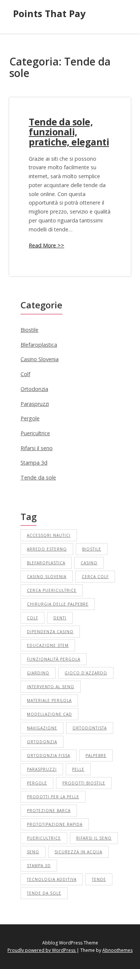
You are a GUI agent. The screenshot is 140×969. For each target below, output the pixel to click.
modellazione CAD (49, 714)
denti (59, 617)
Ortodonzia (34, 388)
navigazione (42, 728)
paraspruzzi (42, 769)
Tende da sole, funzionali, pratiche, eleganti (69, 131)
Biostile (29, 329)
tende (99, 879)
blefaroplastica (46, 562)
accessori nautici (49, 535)
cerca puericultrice (52, 590)
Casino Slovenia (40, 359)
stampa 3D (39, 865)
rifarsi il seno (94, 838)
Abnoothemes (117, 950)
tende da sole (44, 893)
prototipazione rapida (55, 824)
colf (32, 617)
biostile (91, 549)
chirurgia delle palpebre (57, 604)
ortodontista (89, 728)
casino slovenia (46, 576)
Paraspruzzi (35, 403)
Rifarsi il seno (37, 448)
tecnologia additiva (52, 879)
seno (33, 851)
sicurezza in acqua (78, 851)
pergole (37, 783)
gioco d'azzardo (86, 673)
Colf (25, 374)
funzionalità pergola (53, 659)
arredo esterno (47, 549)
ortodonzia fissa (48, 755)
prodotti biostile (83, 783)
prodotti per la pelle (53, 796)
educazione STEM (48, 645)
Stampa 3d (34, 462)
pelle (78, 769)
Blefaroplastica (39, 344)
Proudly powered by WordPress (42, 950)
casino (89, 562)
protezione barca (49, 810)
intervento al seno (50, 686)
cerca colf (95, 576)
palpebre (95, 755)
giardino (38, 673)
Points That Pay (49, 13)
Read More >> (46, 245)
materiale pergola (49, 700)
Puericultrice (35, 433)
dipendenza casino (50, 631)
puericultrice (44, 838)
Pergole (30, 418)
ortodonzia (42, 741)
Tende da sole (38, 477)
